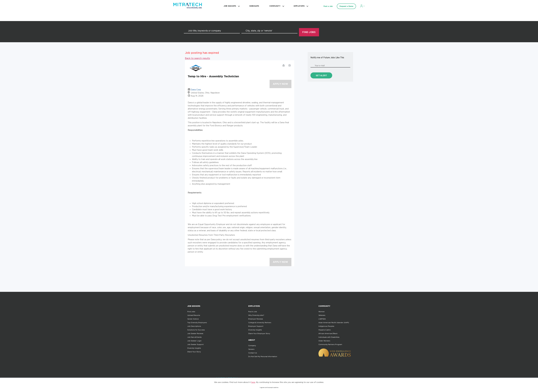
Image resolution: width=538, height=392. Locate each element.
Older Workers (324, 341)
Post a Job (328, 6)
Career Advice (193, 319)
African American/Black (327, 333)
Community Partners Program (330, 344)
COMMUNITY (274, 6)
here (253, 382)
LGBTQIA (322, 319)
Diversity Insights (194, 348)
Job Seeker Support (195, 344)
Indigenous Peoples (326, 326)
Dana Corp (196, 90)
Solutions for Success (196, 330)
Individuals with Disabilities (328, 337)
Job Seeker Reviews (195, 333)
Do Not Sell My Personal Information (262, 356)
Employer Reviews (255, 319)
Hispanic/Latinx (324, 330)
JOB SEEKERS (230, 6)
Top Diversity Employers (197, 322)
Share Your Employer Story (259, 333)
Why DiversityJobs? (256, 315)
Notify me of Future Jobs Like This (327, 57)
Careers (251, 349)
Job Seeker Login (194, 341)
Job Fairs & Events (194, 337)
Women (321, 311)
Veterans (321, 315)
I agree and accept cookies (269, 387)
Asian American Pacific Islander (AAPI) (333, 322)
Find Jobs (191, 311)
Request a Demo (346, 6)
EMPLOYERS (299, 6)
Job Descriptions (194, 326)
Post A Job (252, 311)
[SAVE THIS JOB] (289, 65)
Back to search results (197, 58)
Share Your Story (194, 352)
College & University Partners (259, 322)
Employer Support (255, 326)
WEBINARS (254, 6)
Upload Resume (193, 315)
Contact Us (252, 353)
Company (252, 345)
